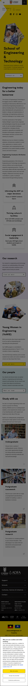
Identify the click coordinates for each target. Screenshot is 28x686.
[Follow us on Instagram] (16, 14)
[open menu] (3, 2)
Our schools (16, 10)
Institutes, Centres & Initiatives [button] (12, 590)
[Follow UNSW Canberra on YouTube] (19, 14)
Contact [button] (4, 595)
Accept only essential (14, 675)
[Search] (24, 2)
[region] (14, 661)
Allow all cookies (14, 671)
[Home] (14, 2)
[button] (14, 75)
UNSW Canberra (6, 8)
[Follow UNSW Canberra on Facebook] (13, 14)
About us (5, 10)
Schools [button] (4, 585)
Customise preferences (14, 680)
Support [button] (5, 580)
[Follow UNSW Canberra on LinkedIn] (11, 14)
